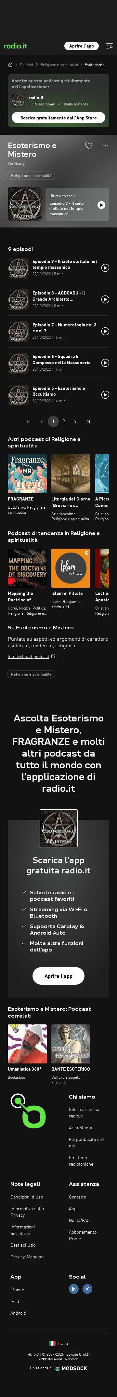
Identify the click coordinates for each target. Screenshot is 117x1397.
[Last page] (88, 422)
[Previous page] (41, 422)
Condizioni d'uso (26, 1197)
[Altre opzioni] (105, 146)
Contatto (77, 1197)
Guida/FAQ (79, 1220)
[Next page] (75, 422)
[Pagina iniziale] (10, 64)
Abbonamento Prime (83, 1235)
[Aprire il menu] (109, 46)
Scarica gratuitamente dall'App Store (58, 118)
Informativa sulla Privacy (27, 1212)
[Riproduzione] (101, 205)
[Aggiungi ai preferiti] (89, 145)
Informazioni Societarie (22, 1230)
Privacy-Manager (27, 1257)
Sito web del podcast (28, 656)
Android (18, 1313)
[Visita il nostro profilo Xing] (87, 1289)
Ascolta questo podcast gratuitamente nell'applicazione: (51, 84)
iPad (14, 1301)
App (73, 1209)
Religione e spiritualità (31, 176)
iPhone (17, 1290)
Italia (62, 1343)
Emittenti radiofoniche (81, 1161)
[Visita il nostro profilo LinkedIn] (73, 1289)
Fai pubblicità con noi (86, 1142)
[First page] (28, 422)
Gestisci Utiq (23, 1245)
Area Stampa (82, 1128)
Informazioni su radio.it (84, 1112)
